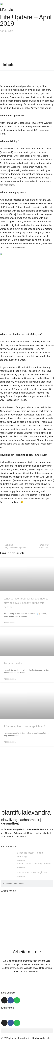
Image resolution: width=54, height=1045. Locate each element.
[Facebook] (11, 1000)
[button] (51, 4)
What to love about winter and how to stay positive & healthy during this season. (26, 602)
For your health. (13, 663)
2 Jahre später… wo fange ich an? (24, 726)
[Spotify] (17, 1000)
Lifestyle (6, 10)
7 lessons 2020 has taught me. (32, 872)
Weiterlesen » (10, 623)
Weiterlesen (21, 860)
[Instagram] (4, 1000)
